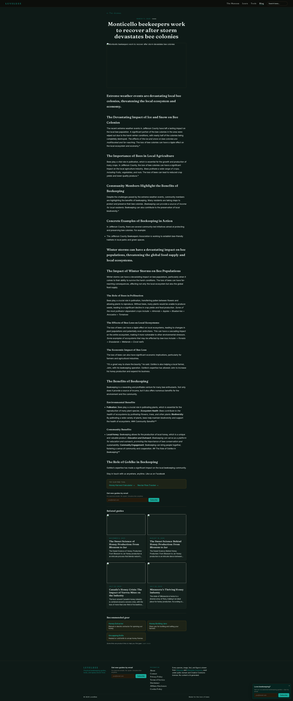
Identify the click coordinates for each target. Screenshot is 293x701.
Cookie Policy (156, 689)
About (152, 671)
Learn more (146, 643)
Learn (245, 3)
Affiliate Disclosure (158, 686)
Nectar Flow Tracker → (148, 485)
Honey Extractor (116, 623)
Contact (153, 674)
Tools (253, 3)
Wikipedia (179, 670)
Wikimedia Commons (194, 670)
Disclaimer (155, 683)
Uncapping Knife (116, 635)
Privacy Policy (156, 677)
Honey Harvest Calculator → (122, 485)
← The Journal (114, 13)
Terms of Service (157, 680)
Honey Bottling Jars (158, 623)
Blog (261, 3)
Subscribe (153, 500)
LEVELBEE (13, 3)
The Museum (233, 3)
